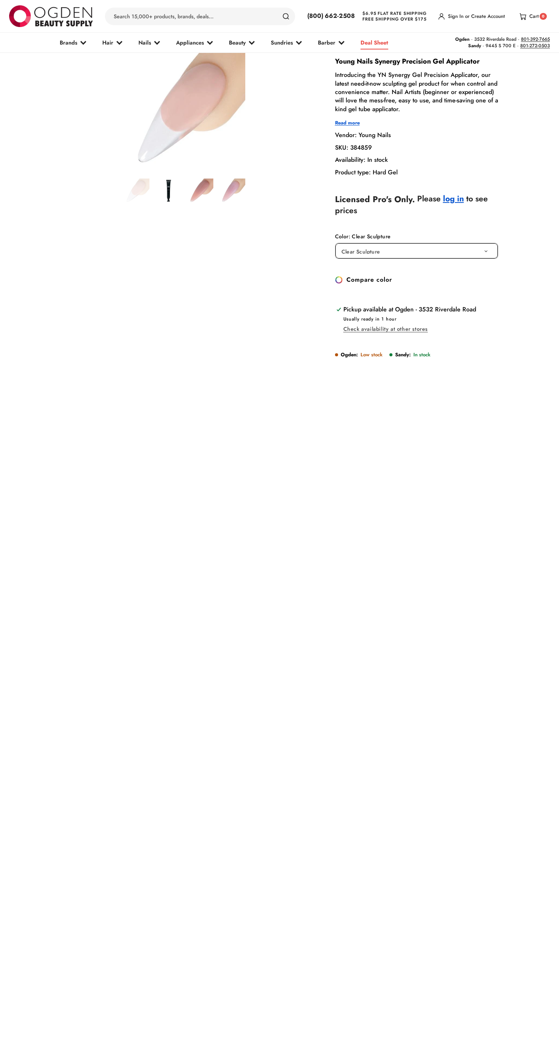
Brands (68, 42)
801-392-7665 (535, 39)
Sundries (282, 42)
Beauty (237, 42)
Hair (107, 42)
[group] (136, 191)
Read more (347, 123)
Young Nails (375, 135)
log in (453, 198)
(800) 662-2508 (331, 16)
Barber (326, 42)
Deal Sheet (374, 42)
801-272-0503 (535, 45)
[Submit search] (286, 16)
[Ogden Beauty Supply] (51, 16)
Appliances (190, 42)
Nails (144, 42)
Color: (363, 237)
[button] (164, 156)
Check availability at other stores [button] (385, 329)
